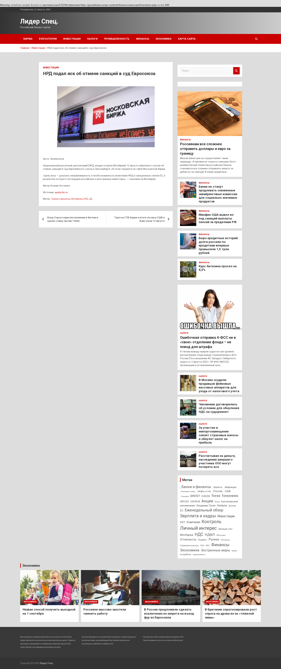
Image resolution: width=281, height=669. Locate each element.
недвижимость (199, 554)
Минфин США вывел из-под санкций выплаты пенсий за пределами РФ (217, 218)
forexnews (230, 496)
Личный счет (225, 528)
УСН (202, 545)
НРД (86, 199)
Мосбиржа (77, 199)
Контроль (211, 521)
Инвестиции (72, 38)
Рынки (214, 539)
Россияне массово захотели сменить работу (104, 611)
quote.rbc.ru (61, 192)
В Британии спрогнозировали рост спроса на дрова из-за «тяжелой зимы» (231, 613)
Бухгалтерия (48, 38)
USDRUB (195, 501)
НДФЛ (210, 535)
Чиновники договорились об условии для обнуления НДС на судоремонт (219, 408)
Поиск (236, 70)
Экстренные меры (215, 550)
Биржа (28, 38)
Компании (193, 522)
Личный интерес (198, 528)
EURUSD (205, 496)
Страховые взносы (189, 545)
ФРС (208, 545)
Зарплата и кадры (198, 515)
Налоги (92, 38)
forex (216, 496)
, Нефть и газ (204, 491)
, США (227, 491)
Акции (207, 501)
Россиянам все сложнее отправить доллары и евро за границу (205, 148)
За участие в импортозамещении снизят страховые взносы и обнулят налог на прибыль (218, 435)
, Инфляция (230, 487)
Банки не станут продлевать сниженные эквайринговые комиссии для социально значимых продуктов (218, 194)
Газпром (222, 505)
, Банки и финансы (60, 199)
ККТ (182, 522)
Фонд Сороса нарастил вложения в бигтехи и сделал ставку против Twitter (72, 219)
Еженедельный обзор (204, 510)
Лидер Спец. (39, 21)
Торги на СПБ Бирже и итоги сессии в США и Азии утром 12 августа (139, 219)
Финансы (142, 38)
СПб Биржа (225, 540)
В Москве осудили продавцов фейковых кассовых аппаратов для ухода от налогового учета (219, 385)
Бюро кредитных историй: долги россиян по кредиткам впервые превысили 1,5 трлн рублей (218, 245)
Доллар (232, 505)
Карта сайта (187, 38)
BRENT (195, 496)
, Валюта (217, 487)
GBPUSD (184, 501)
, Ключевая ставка (187, 491)
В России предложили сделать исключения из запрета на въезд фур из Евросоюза (169, 613)
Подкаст (202, 539)
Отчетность (188, 539)
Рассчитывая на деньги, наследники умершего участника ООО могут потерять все (217, 461)
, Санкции (184, 496)
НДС (199, 534)
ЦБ (90, 199)
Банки (217, 502)
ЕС (181, 510)
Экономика (164, 38)
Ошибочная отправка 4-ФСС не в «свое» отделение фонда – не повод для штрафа (208, 342)
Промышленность (116, 38)
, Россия (217, 491)
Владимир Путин (205, 505)
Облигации (221, 535)
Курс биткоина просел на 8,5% (218, 268)
